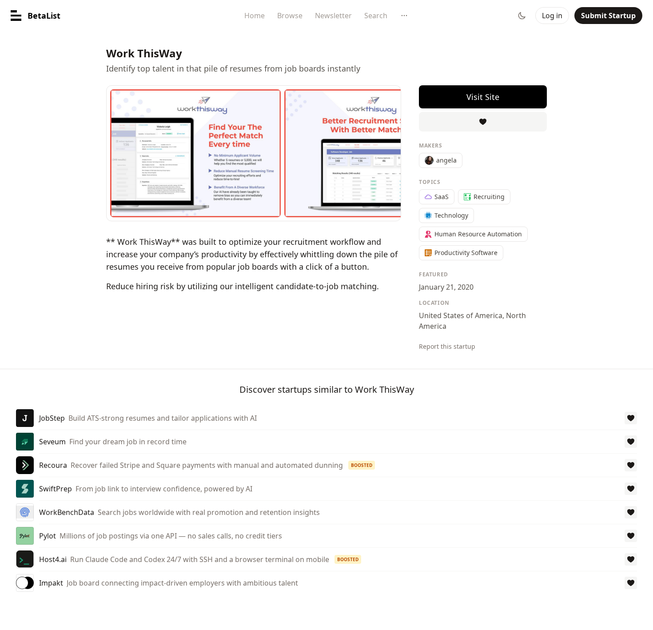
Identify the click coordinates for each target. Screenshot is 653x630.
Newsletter (333, 15)
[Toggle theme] (522, 16)
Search (375, 15)
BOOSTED (361, 465)
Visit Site (482, 97)
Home (254, 15)
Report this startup (447, 346)
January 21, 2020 (446, 287)
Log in (552, 15)
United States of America (460, 315)
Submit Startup (608, 15)
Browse (290, 15)
